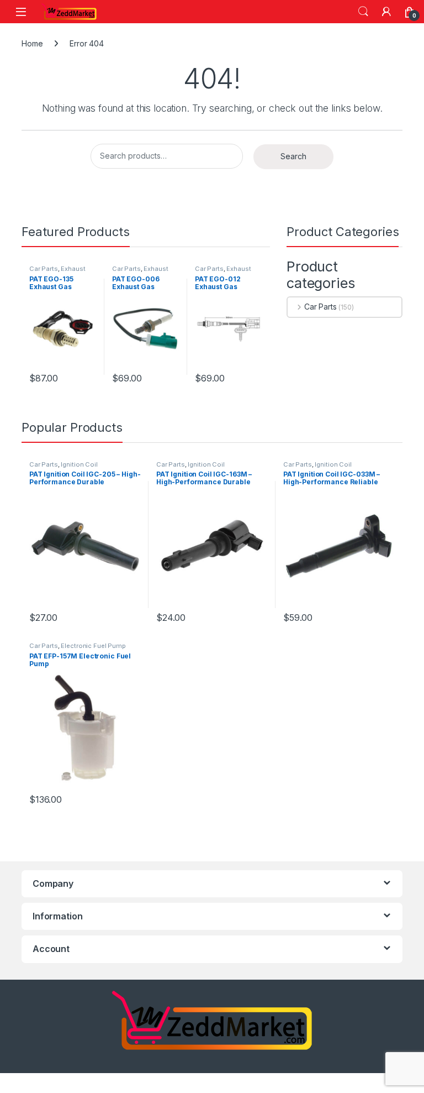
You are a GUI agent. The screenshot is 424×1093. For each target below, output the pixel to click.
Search (363, 12)
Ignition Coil (79, 464)
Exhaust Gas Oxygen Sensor (59, 272)
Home (32, 43)
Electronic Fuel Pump (93, 646)
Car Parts (43, 269)
